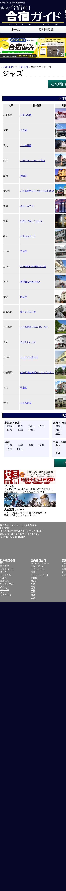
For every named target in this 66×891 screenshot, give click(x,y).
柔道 (33, 589)
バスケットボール (40, 563)
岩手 (41, 426)
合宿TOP (7, 67)
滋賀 (9, 445)
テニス (3, 578)
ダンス (34, 580)
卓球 (33, 572)
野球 (2, 563)
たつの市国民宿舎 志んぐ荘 (34, 327)
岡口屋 (23, 296)
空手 (33, 592)
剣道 (33, 586)
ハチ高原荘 (25, 402)
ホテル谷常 (25, 115)
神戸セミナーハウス (30, 281)
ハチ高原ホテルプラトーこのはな (37, 191)
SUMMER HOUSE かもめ (33, 266)
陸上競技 (4, 580)
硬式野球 (4, 566)
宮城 (20, 429)
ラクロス (4, 592)
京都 (20, 445)
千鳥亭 (23, 251)
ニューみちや (27, 206)
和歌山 (20, 449)
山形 (9, 429)
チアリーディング (40, 575)
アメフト (4, 586)
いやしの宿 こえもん (31, 221)
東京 (58, 429)
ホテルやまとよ (28, 236)
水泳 (33, 583)
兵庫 (31, 445)
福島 (31, 429)
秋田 (31, 426)
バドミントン (37, 569)
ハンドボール (6, 583)
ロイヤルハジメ (28, 342)
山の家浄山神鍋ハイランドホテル (37, 372)
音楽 (64, 575)
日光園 (23, 130)
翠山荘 (23, 387)
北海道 (9, 426)
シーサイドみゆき (29, 357)
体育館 (34, 578)
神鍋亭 (23, 175)
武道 (33, 598)
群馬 (58, 426)
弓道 (33, 595)
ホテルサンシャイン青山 (32, 160)
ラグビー (4, 589)
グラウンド (5, 595)
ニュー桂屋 (25, 145)
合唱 (64, 566)
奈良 (9, 449)
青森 (20, 426)
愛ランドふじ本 (28, 312)
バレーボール (37, 566)
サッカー (4, 572)
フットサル (5, 575)
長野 (58, 433)
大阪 (41, 445)
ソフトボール (6, 569)
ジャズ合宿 (21, 67)
